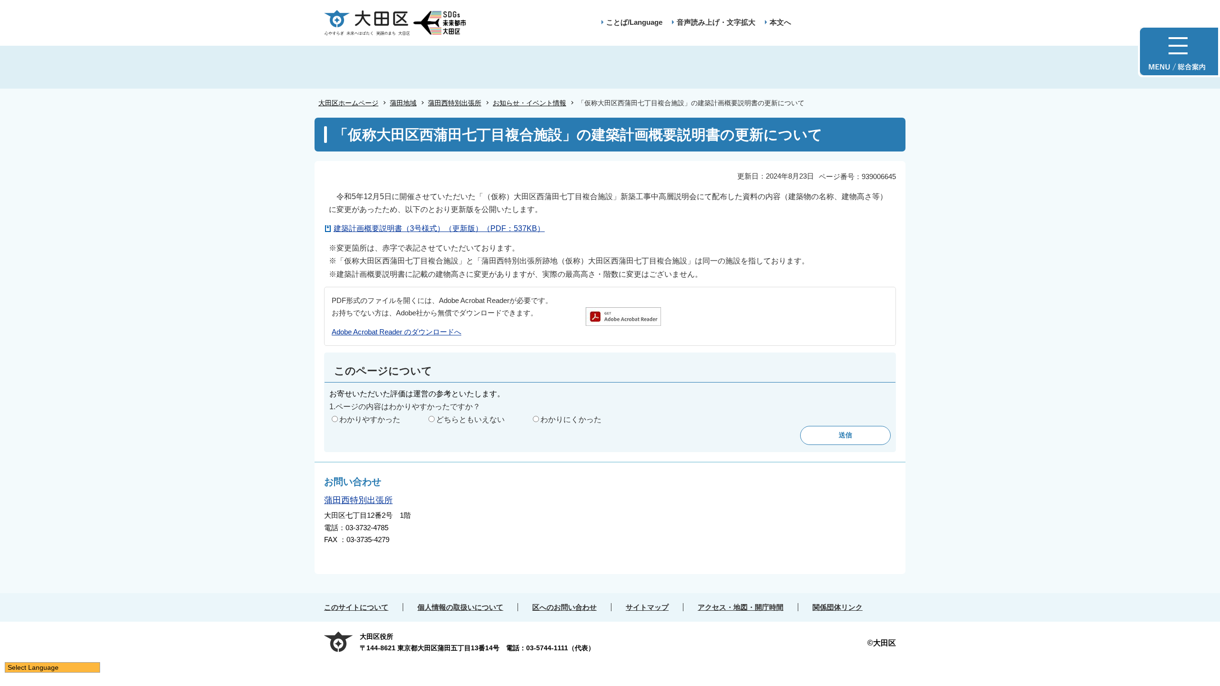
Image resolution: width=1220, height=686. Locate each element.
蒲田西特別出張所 (454, 103)
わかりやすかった (369, 419)
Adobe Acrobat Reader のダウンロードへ (396, 332)
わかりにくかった (570, 419)
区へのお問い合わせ (564, 607)
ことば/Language (634, 22)
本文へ (780, 22)
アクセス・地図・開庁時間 (740, 607)
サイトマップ (647, 607)
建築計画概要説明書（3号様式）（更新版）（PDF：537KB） (439, 228)
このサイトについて (356, 607)
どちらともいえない (470, 419)
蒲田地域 (403, 103)
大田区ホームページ (348, 103)
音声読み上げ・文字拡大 (716, 22)
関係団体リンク (838, 607)
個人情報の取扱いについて (460, 607)
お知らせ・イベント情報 (529, 103)
